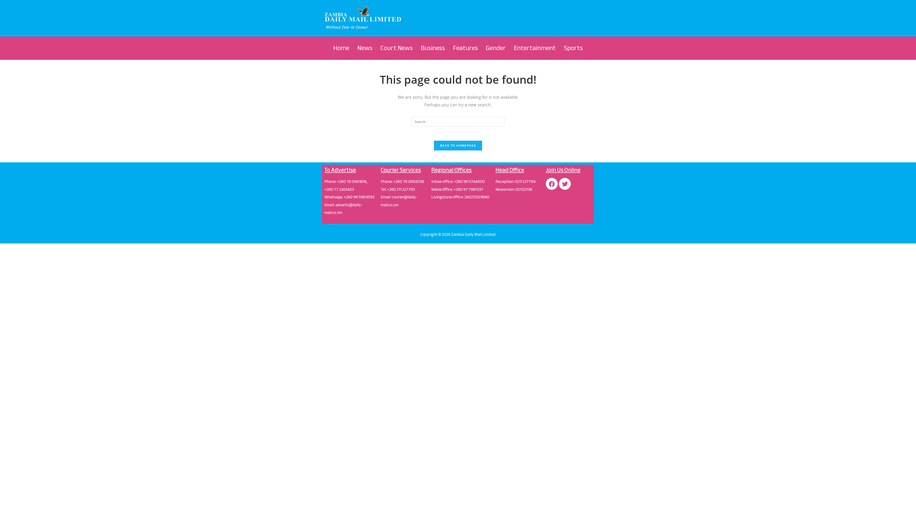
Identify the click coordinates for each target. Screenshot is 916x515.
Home (341, 48)
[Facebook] (552, 184)
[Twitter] (565, 184)
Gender (496, 48)
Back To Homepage (458, 145)
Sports (573, 48)
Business (433, 48)
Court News (396, 48)
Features (465, 48)
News (364, 48)
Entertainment (535, 48)
